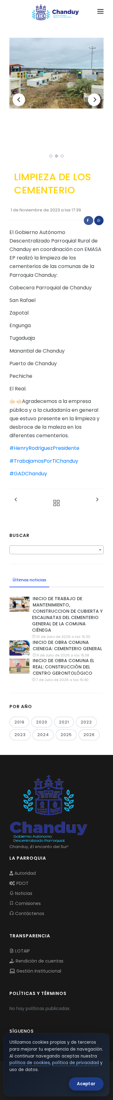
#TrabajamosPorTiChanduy (43, 461)
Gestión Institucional (38, 971)
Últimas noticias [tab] (29, 580)
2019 (19, 722)
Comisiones (27, 903)
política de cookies (29, 1063)
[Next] (94, 99)
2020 (41, 722)
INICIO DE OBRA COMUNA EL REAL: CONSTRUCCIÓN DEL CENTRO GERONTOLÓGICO (63, 666)
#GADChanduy (28, 473)
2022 (86, 722)
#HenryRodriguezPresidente (44, 448)
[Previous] (19, 99)
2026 (89, 735)
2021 (64, 722)
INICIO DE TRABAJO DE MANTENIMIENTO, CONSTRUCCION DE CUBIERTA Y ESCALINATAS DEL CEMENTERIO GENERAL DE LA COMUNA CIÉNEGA (67, 614)
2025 (66, 735)
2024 (43, 735)
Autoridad (24, 873)
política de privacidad (75, 1063)
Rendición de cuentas (38, 961)
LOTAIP (22, 951)
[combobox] (56, 549)
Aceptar (86, 1084)
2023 (20, 735)
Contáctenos (29, 913)
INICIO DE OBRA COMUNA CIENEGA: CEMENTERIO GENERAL (67, 645)
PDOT (22, 883)
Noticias (23, 893)
